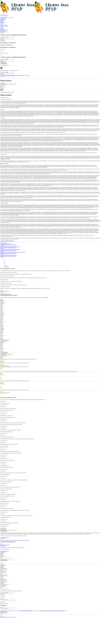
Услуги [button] (15, 617)
